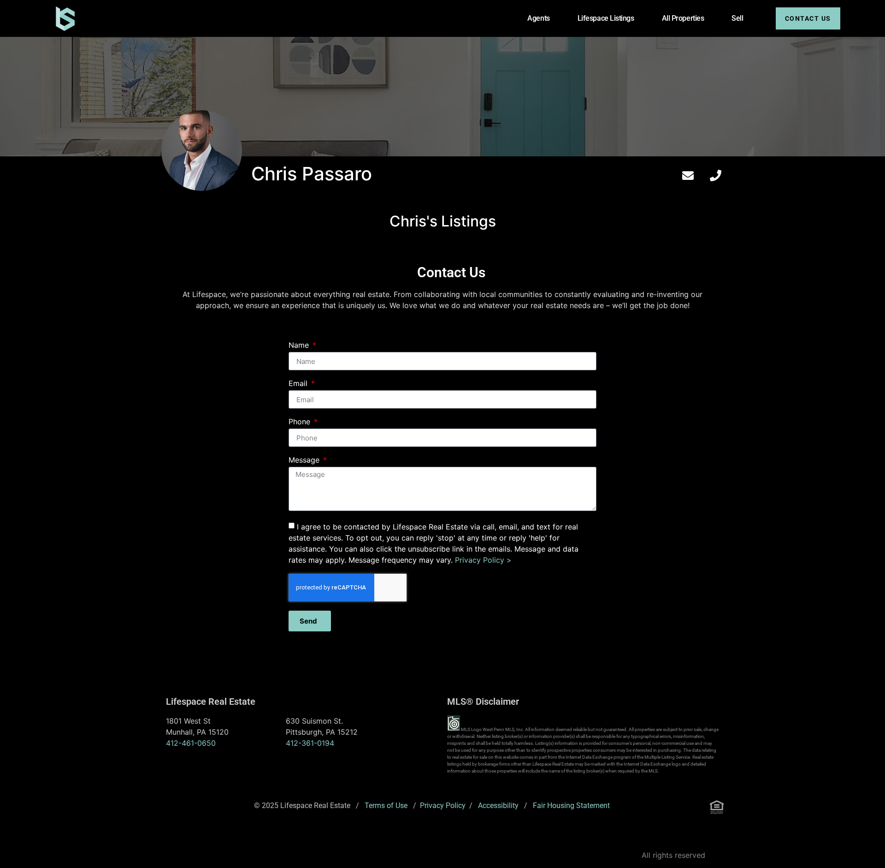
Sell (737, 18)
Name (300, 345)
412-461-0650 (191, 743)
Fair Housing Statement (571, 805)
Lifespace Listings (606, 18)
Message (305, 460)
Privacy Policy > (483, 560)
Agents (538, 18)
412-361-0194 (310, 743)
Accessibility (498, 805)
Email (299, 384)
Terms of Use (386, 805)
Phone (301, 422)
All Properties (683, 18)
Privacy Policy (443, 805)
